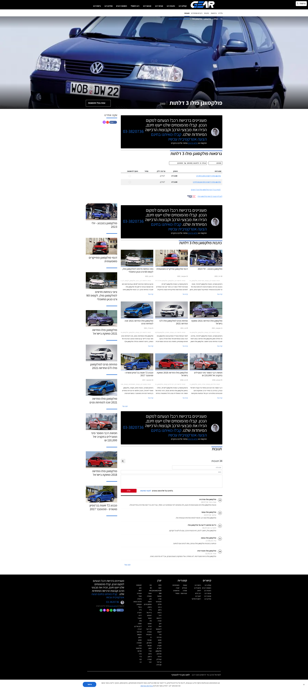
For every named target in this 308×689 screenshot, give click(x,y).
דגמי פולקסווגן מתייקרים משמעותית (103, 259)
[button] (113, 122)
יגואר (159, 626)
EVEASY (139, 585)
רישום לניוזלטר (196, 599)
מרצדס (159, 637)
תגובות (186, 13)
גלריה (220, 13)
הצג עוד (125, 406)
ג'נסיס (159, 612)
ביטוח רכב (97, 6)
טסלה (140, 623)
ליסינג (199, 590)
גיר (221, 19)
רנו (141, 662)
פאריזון (159, 648)
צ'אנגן (150, 656)
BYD (160, 585)
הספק (175, 171)
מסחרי (177, 593)
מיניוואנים (176, 590)
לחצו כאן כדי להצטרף (180, 674)
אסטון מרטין (148, 604)
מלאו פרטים (193, 143)
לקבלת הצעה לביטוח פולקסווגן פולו (210, 196)
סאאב (159, 640)
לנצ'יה (140, 629)
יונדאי (150, 626)
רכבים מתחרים (196, 13)
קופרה (150, 659)
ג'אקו (159, 610)
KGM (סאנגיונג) (156, 590)
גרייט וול (149, 612)
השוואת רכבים (121, 6)
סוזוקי (140, 640)
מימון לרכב (197, 588)
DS (151, 585)
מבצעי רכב (147, 6)
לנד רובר (149, 629)
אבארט (139, 593)
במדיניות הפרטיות (147, 686)
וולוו (140, 621)
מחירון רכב (108, 6)
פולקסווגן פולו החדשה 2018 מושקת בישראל (104, 473)
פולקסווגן (207, 19)
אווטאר (159, 596)
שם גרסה (218, 171)
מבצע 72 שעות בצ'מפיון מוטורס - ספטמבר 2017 (103, 507)
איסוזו (150, 602)
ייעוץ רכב (198, 596)
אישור (89, 684)
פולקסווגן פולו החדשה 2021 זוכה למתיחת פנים (103, 400)
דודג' (159, 615)
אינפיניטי (158, 602)
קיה (140, 659)
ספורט (185, 590)
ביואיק (150, 607)
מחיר (146, 171)
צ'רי (140, 656)
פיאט (150, 654)
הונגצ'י (140, 618)
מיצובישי (149, 634)
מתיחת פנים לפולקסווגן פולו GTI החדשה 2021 (103, 366)
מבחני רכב (159, 6)
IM (151, 588)
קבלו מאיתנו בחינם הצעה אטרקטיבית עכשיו (179, 136)
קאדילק (159, 659)
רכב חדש (198, 593)
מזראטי (139, 632)
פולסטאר (139, 648)
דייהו (140, 615)
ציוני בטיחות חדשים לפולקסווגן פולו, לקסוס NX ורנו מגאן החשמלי (101, 295)
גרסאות (214, 13)
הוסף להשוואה (132, 171)
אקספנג (139, 604)
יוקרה (177, 588)
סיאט (159, 643)
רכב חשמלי (135, 6)
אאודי (150, 593)
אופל (140, 596)
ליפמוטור (158, 629)
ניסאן (140, 637)
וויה (151, 621)
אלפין (159, 604)
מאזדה (149, 632)
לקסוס (159, 632)
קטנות (185, 585)
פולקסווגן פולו (197, 19)
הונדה (159, 621)
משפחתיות (175, 585)
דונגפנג (149, 615)
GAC (159, 588)
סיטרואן (149, 643)
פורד (150, 651)
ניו (151, 637)
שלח (128, 490)
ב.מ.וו (159, 607)
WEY (140, 590)
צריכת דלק (161, 171)
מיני (160, 634)
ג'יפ (140, 610)
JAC (140, 588)
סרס (140, 645)
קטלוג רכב (183, 6)
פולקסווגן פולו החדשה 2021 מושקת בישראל (104, 331)
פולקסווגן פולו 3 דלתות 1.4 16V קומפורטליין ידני (207, 182)
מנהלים (184, 588)
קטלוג (215, 19)
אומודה (149, 596)
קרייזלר (159, 662)
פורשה (139, 651)
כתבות (206, 13)
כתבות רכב (171, 6)
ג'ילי (150, 610)
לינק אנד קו (138, 626)
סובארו (149, 640)
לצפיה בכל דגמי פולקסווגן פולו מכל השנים (206, 189)
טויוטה (150, 623)
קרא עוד (219, 294)
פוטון (150, 648)
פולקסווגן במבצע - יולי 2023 (104, 225)
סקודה (159, 645)
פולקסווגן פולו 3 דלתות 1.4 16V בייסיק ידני (208, 176)
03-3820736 (133, 131)
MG (150, 590)
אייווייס (140, 599)
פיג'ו (140, 654)
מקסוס (139, 634)
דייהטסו (159, 618)
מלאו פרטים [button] (113, 606)
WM (160, 593)
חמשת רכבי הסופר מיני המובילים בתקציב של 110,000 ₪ (104, 436)
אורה (159, 599)
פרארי (159, 656)
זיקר (160, 623)
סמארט (139, 643)
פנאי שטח (184, 593)
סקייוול (149, 645)
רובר (150, 662)
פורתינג (159, 654)
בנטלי (140, 607)
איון (151, 599)
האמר (150, 618)
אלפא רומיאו (138, 602)
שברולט (159, 665)
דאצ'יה (139, 612)
